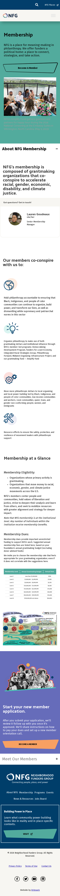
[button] (37, 4)
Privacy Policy (15, 866)
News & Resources (23, 798)
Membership (26, 792)
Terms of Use (31, 866)
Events (50, 792)
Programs (39, 792)
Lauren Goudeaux (38, 214)
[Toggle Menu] (53, 15)
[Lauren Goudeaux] (15, 218)
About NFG (12, 792)
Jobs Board (41, 798)
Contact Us (46, 866)
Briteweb (35, 890)
